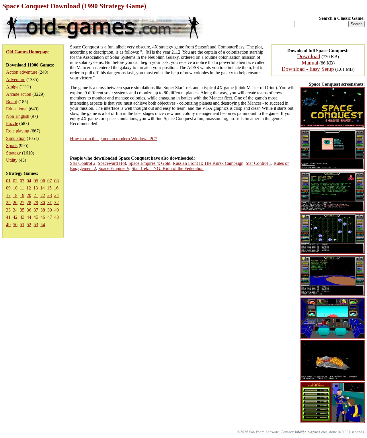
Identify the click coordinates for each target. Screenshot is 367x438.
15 (49, 187)
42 (15, 217)
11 (22, 187)
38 (42, 210)
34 (15, 210)
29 (36, 202)
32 (56, 202)
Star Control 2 (82, 163)
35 (22, 210)
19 (22, 195)
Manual (310, 63)
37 (36, 210)
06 (42, 180)
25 (8, 202)
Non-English (17, 116)
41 (8, 217)
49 (8, 224)
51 (22, 224)
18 (15, 195)
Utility (11, 160)
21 (36, 195)
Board (11, 101)
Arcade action (18, 94)
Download (308, 56)
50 (15, 224)
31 (49, 202)
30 (42, 202)
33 (8, 210)
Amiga (12, 86)
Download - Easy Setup (308, 69)
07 (49, 180)
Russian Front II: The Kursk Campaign (208, 163)
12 (28, 187)
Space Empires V (113, 168)
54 (42, 224)
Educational (17, 108)
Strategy (13, 152)
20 (29, 195)
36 (29, 210)
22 (42, 195)
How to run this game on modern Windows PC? (113, 138)
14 (42, 187)
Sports (11, 145)
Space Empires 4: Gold (149, 163)
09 (8, 187)
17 (8, 195)
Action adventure (21, 72)
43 (22, 217)
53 (36, 224)
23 (49, 195)
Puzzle (12, 123)
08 (56, 180)
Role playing (17, 130)
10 (15, 187)
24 (56, 195)
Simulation (16, 138)
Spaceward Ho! (112, 163)
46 (42, 217)
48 (56, 217)
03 (22, 180)
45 (36, 217)
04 (29, 180)
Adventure (15, 79)
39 (49, 210)
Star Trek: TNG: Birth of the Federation (168, 168)
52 (29, 224)
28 (29, 202)
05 (36, 180)
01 (8, 180)
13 (35, 187)
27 (22, 202)
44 (29, 217)
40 (56, 210)
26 (15, 202)
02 (15, 180)
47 (49, 217)
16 (56, 187)
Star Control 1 (258, 163)
